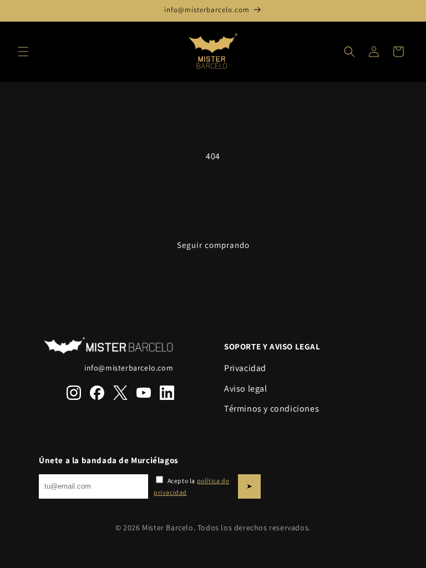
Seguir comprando (213, 245)
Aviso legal (245, 388)
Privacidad (245, 368)
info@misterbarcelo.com (128, 368)
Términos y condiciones (271, 408)
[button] (23, 51)
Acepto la (191, 486)
